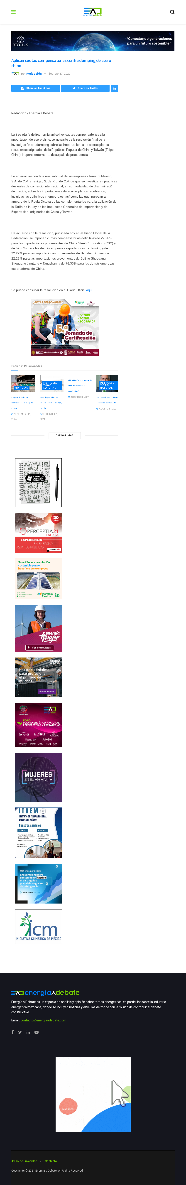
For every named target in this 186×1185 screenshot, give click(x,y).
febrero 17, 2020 (59, 73)
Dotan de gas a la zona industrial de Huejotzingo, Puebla (50, 402)
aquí (89, 290)
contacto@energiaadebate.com (43, 1020)
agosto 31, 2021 (79, 397)
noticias (21, 387)
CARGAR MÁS (65, 435)
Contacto (51, 1161)
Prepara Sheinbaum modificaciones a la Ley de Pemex (22, 402)
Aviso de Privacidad (24, 1161)
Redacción (34, 73)
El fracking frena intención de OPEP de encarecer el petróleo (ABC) (80, 385)
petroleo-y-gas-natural (51, 385)
